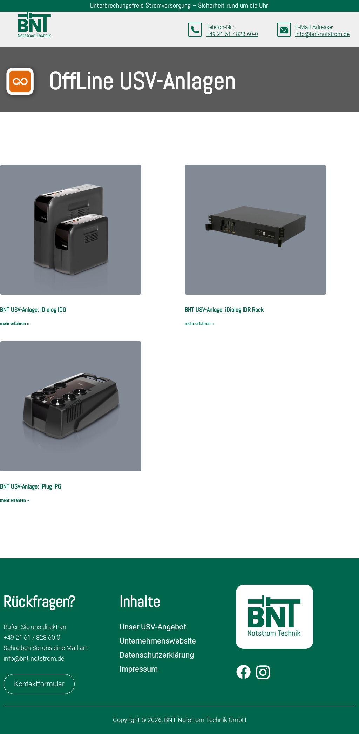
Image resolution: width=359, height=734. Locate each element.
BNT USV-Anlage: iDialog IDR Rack (224, 309)
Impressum (139, 669)
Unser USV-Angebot (153, 626)
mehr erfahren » (14, 323)
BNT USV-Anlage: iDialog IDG (33, 309)
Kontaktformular (39, 684)
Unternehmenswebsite (158, 641)
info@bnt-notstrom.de (322, 34)
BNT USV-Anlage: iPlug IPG (30, 486)
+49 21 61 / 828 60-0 (232, 34)
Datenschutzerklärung (157, 655)
